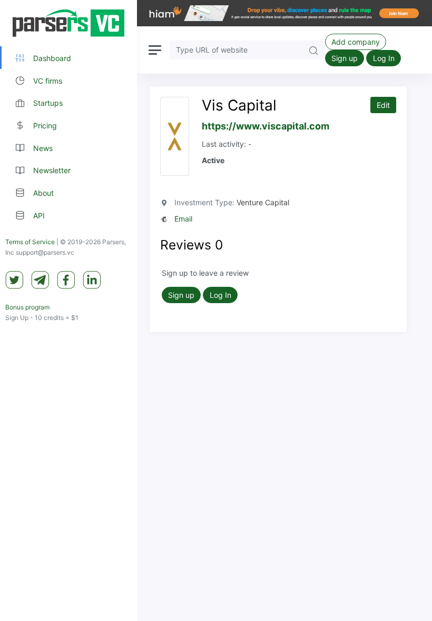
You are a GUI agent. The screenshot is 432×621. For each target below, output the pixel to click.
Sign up (344, 58)
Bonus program (27, 307)
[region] (68, 310)
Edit (383, 105)
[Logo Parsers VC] (68, 23)
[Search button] (313, 50)
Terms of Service (30, 242)
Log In (384, 58)
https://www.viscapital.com (265, 126)
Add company (355, 41)
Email (183, 218)
